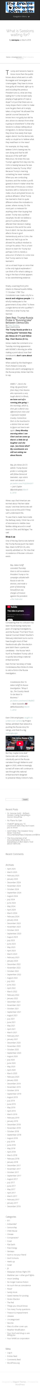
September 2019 (14, 1094)
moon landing (13, 1278)
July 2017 (11, 1182)
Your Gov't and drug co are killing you (18, 1334)
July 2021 (11, 1019)
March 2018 (12, 1155)
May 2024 (11, 906)
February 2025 (13, 875)
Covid (9, 1241)
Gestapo (10, 1251)
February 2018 (13, 1158)
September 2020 (14, 1053)
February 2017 (13, 1199)
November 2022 (14, 967)
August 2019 (12, 1097)
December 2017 (14, 1165)
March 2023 (12, 954)
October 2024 (13, 889)
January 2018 (12, 1162)
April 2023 (11, 950)
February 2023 (13, 957)
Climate (10, 1234)
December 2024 (14, 882)
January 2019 (12, 1121)
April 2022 (11, 988)
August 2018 (12, 1138)
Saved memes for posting (17, 1295)
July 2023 (11, 940)
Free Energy (12, 1248)
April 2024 (11, 909)
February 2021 (13, 1036)
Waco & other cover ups (17, 1326)
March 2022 (12, 991)
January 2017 (12, 1203)
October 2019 (13, 1090)
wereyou (15, 40)
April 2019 (11, 1111)
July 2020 (11, 1059)
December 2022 (14, 964)
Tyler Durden (13, 325)
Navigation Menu (20, 17)
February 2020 (13, 1077)
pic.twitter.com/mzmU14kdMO (22, 700)
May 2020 (11, 1066)
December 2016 (14, 1206)
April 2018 (11, 1152)
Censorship (12, 1227)
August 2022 (12, 978)
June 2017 (11, 1186)
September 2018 (14, 1134)
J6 (8, 1268)
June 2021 (11, 1022)
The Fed (10, 1302)
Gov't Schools (13, 1258)
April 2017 (11, 1192)
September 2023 (14, 933)
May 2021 (11, 1025)
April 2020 (11, 1070)
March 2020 (12, 1073)
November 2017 (14, 1169)
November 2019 (14, 1087)
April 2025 (11, 869)
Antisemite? (12, 1224)
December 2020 (14, 1042)
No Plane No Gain (14, 820)
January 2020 (12, 1080)
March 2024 (12, 913)
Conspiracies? (13, 1237)
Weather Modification (16, 1329)
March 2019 (12, 1114)
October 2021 (13, 1008)
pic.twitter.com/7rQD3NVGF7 (21, 483)
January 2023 (12, 961)
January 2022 (12, 998)
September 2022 (14, 974)
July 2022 (11, 981)
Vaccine (10, 1323)
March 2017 (12, 1196)
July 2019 (11, 1100)
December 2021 (14, 1001)
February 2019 (13, 1117)
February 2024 (13, 916)
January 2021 (12, 1039)
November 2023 (14, 926)
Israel (9, 1265)
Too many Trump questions (18, 1309)
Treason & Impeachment (17, 1312)
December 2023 (14, 923)
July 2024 (11, 899)
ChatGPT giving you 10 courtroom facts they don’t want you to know (20, 826)
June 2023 (11, 944)
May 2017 (11, 1189)
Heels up (11, 1261)
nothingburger (12, 733)
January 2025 (12, 879)
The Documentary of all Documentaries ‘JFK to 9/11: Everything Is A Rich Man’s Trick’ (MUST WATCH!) (20, 841)
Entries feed (12, 1356)
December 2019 (14, 1083)
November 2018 (14, 1128)
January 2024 (12, 920)
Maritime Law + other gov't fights (20, 1275)
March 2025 (12, 872)
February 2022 (13, 995)
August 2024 (12, 896)
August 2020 (12, 1056)
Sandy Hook (12, 1292)
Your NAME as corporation (18, 1338)
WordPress (20, 1384)
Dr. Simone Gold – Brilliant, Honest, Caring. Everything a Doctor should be (18, 815)
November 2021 (14, 1005)
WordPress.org (13, 1363)
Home (8, 57)
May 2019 (11, 1107)
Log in (9, 1352)
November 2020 (14, 1046)
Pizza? (9, 1289)
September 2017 (14, 1175)
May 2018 (11, 1148)
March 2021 (12, 1032)
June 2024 (11, 903)
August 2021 (12, 1015)
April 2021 (11, 1029)
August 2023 (12, 937)
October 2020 (13, 1049)
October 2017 (13, 1172)
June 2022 (11, 984)
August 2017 (12, 1179)
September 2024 (14, 892)
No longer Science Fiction (17, 1282)
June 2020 (11, 1063)
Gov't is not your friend (16, 1254)
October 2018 (13, 1131)
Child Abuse (12, 1231)
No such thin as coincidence (19, 1285)
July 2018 (11, 1141)
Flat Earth (11, 1244)
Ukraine (10, 1316)
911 (8, 1220)
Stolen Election (13, 1299)
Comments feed (14, 1359)
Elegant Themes (19, 1382)
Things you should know (17, 1306)
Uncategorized (16, 57)
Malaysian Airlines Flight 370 (18, 1272)
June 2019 (11, 1104)
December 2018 (14, 1124)
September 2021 (14, 1012)
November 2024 (14, 886)
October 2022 (13, 971)
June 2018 (11, 1145)
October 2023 (13, 930)
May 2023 (11, 947)
